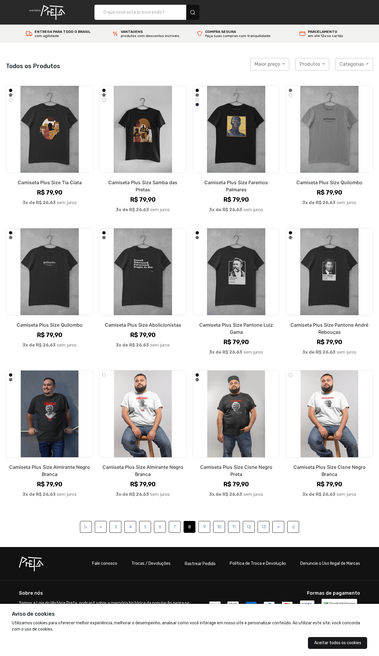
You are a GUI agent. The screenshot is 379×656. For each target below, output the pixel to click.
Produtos (310, 64)
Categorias (352, 64)
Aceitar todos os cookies (337, 642)
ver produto (50, 129)
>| (293, 527)
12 (249, 527)
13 (263, 527)
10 (219, 527)
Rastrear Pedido (200, 563)
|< (85, 527)
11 (234, 527)
